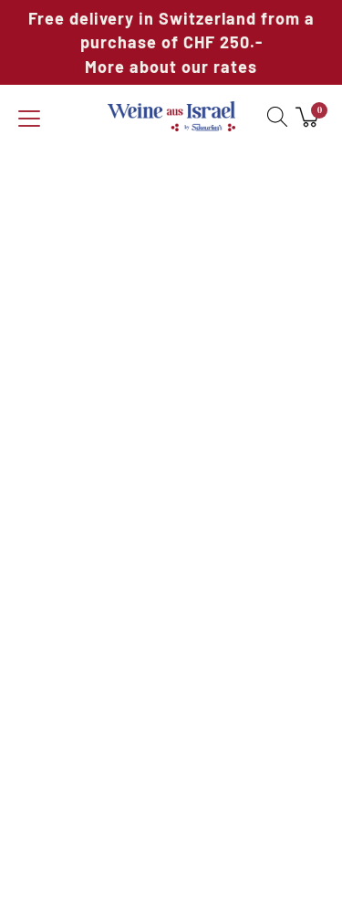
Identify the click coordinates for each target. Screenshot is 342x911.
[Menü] (29, 119)
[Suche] (272, 116)
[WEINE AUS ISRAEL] (171, 117)
